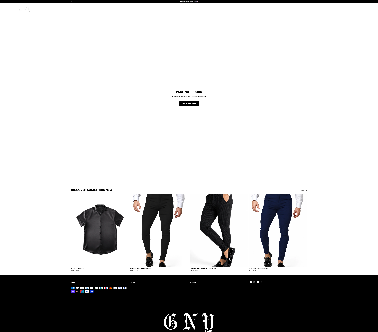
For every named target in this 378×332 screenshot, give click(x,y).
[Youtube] (258, 282)
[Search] (12, 9)
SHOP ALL (304, 191)
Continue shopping (189, 103)
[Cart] (373, 9)
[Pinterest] (261, 282)
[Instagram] (254, 282)
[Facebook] (251, 282)
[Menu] (6, 9)
